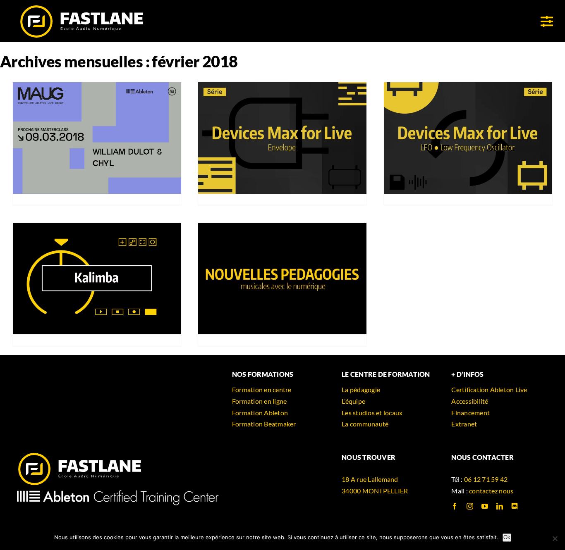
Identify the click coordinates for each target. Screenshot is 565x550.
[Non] (555, 538)
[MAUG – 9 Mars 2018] (97, 138)
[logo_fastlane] (81, 7)
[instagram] (470, 506)
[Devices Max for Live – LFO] (468, 138)
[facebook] (454, 506)
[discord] (514, 506)
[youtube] (484, 506)
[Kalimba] (97, 279)
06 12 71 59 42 (486, 479)
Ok (506, 537)
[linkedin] (499, 506)
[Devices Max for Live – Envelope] (282, 138)
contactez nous (491, 491)
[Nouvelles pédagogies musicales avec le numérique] (282, 279)
